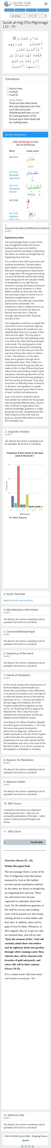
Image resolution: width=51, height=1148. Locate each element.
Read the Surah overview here (18, 600)
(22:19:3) (13, 185)
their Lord (14, 219)
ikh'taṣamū (14, 188)
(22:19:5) (13, 213)
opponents (14, 178)
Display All (9, 10)
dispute (12, 191)
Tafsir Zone (31, 10)
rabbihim (13, 216)
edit (8, 231)
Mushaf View (43, 10)
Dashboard (20, 10)
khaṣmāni (14, 175)
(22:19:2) (13, 172)
